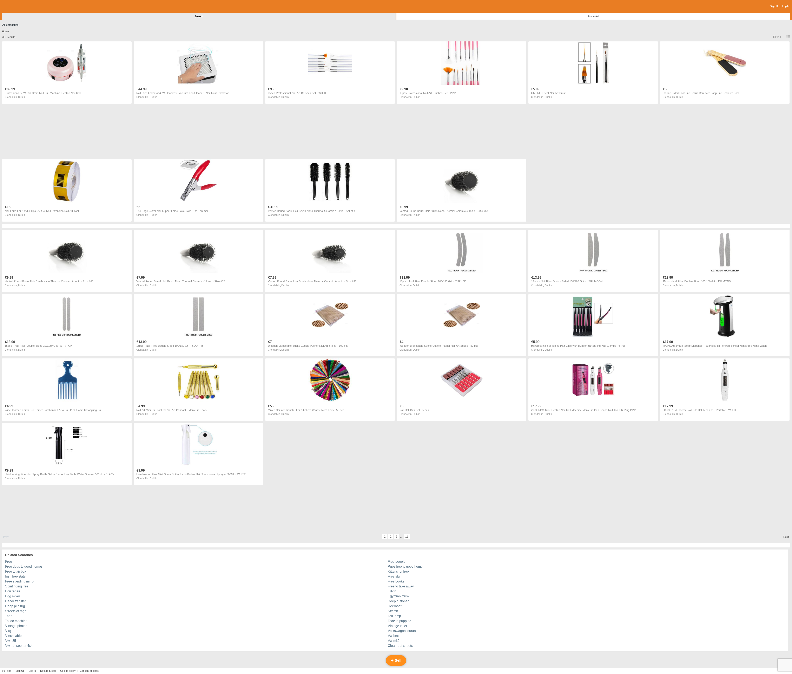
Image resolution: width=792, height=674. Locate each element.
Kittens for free (398, 571)
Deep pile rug (15, 606)
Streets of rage (15, 611)
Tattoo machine (16, 621)
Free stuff (394, 576)
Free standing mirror (20, 581)
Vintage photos (16, 626)
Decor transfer (15, 601)
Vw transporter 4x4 (19, 645)
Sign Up (774, 6)
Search (199, 16)
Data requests (48, 670)
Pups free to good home (405, 566)
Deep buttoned (398, 601)
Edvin (392, 591)
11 (406, 536)
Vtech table (13, 636)
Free (8, 561)
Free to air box (15, 571)
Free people (396, 561)
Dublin (22, 97)
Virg (8, 631)
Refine (777, 36)
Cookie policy (67, 670)
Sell (397, 660)
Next (786, 536)
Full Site (6, 670)
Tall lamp (394, 616)
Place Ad (593, 16)
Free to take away (401, 586)
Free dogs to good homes (23, 566)
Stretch (393, 611)
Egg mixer (12, 596)
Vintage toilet (397, 626)
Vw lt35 (10, 640)
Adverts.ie (18, 6)
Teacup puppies (399, 621)
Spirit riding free (16, 586)
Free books (396, 581)
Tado (8, 616)
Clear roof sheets (400, 645)
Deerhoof (394, 606)
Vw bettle (394, 636)
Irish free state (15, 576)
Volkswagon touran (402, 631)
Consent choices (89, 670)
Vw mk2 (394, 640)
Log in (32, 670)
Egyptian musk (398, 596)
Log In (785, 6)
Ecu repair (12, 591)
